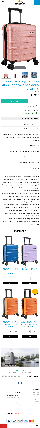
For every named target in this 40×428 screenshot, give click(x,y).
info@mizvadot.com (11, 376)
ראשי (37, 397)
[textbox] (20, 376)
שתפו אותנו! (17, 404)
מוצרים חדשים (35, 394)
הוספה (29, 283)
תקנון (19, 400)
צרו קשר (37, 399)
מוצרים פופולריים (35, 392)
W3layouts (15, 413)
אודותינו (37, 401)
